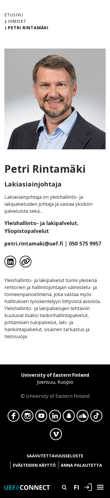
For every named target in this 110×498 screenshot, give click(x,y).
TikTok (96, 417)
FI (76, 487)
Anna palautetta (81, 465)
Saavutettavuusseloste (55, 456)
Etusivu (13, 15)
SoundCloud (83, 417)
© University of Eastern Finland (55, 385)
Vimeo (56, 435)
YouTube (41, 417)
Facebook (14, 417)
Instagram (27, 417)
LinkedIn (55, 417)
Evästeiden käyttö (34, 465)
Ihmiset (17, 21)
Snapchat (69, 417)
